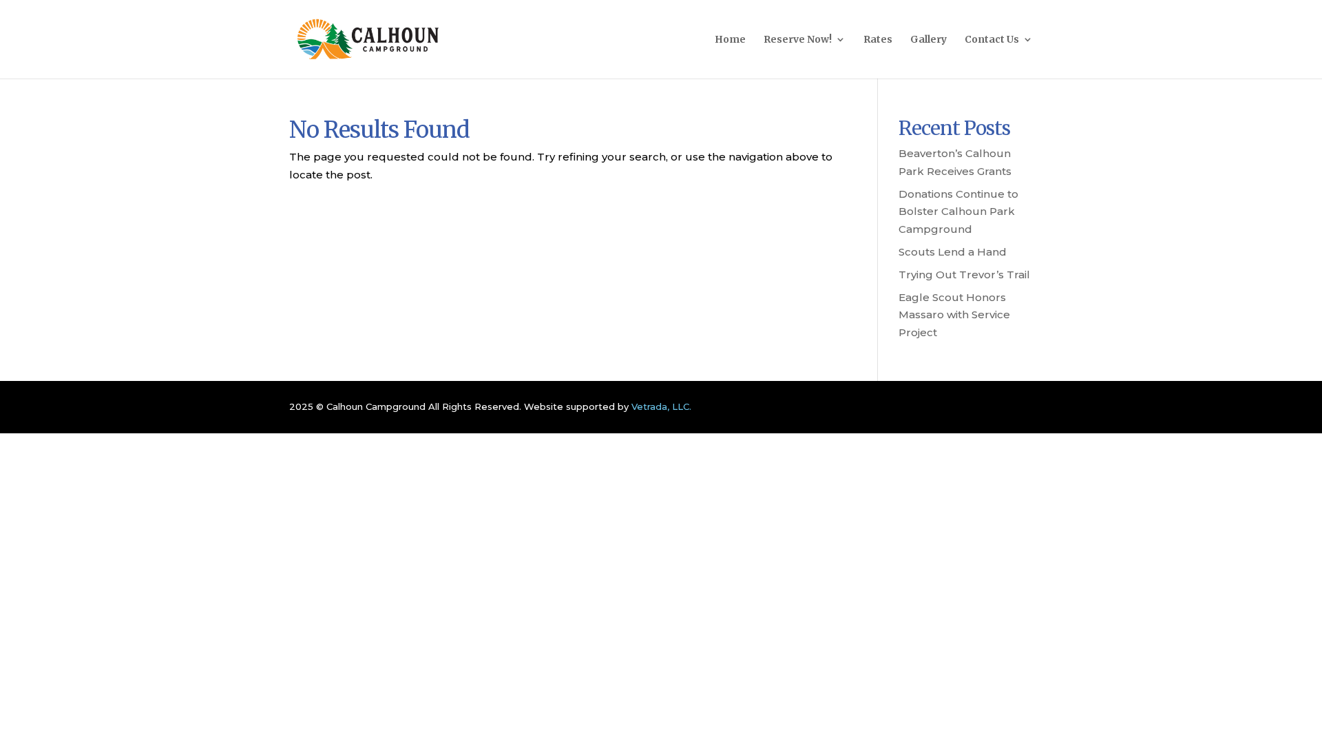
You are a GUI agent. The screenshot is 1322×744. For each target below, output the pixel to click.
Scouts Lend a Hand (953, 251)
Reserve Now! (798, 39)
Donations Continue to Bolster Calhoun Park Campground (958, 211)
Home (730, 39)
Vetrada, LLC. (661, 406)
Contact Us (992, 39)
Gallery (928, 39)
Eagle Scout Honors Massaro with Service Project (954, 315)
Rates (877, 39)
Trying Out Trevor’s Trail (964, 274)
